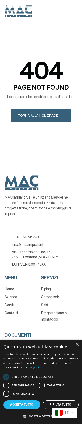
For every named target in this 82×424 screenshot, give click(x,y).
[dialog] (41, 382)
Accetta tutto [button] (21, 404)
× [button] (77, 344)
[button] (41, 416)
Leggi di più (36, 367)
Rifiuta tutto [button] (60, 404)
